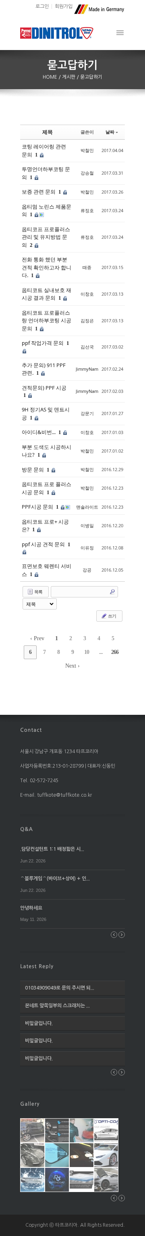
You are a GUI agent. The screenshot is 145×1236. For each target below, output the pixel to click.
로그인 (42, 6)
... (101, 652)
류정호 (87, 210)
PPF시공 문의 (38, 506)
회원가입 (63, 6)
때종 (87, 267)
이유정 (87, 548)
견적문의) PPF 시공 (44, 387)
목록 (37, 592)
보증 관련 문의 (39, 191)
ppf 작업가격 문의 (43, 343)
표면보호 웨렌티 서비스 (46, 570)
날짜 (110, 132)
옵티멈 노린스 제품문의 (46, 210)
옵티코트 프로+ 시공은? (45, 525)
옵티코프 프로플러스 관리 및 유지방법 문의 (46, 236)
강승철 (87, 173)
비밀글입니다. (39, 1023)
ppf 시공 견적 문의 (44, 544)
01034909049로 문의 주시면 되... (59, 987)
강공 (87, 570)
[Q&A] (26, 829)
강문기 (87, 413)
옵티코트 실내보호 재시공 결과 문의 (46, 294)
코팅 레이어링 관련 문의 (44, 150)
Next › (72, 666)
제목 (47, 132)
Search (112, 592)
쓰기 (111, 616)
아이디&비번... (39, 432)
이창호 (87, 294)
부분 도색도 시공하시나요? (46, 451)
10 (86, 652)
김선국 (87, 347)
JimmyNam (87, 369)
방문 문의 (33, 469)
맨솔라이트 (87, 507)
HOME (50, 77)
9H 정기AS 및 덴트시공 (46, 413)
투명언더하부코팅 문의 (46, 173)
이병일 (87, 525)
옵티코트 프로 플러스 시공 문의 (46, 488)
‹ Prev (37, 638)
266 (114, 652)
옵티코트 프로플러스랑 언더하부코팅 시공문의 (46, 320)
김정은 (87, 320)
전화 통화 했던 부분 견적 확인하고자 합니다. (46, 267)
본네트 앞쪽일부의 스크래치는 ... (57, 1005)
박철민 (87, 150)
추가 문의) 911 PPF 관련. (44, 369)
